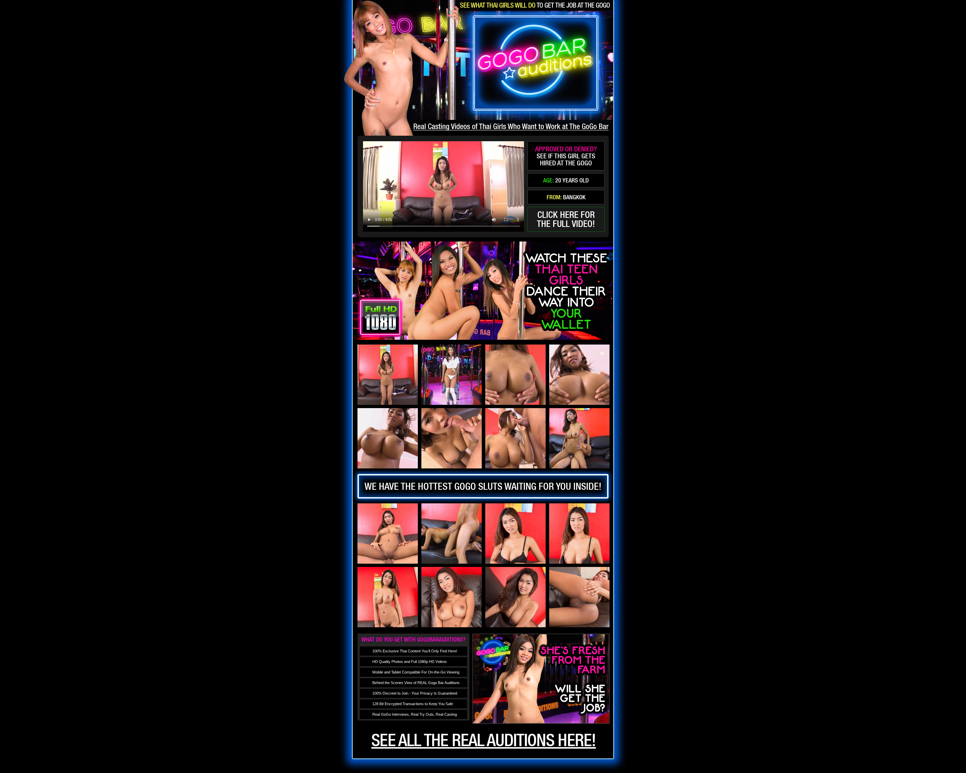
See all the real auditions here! (483, 740)
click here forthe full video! (566, 219)
